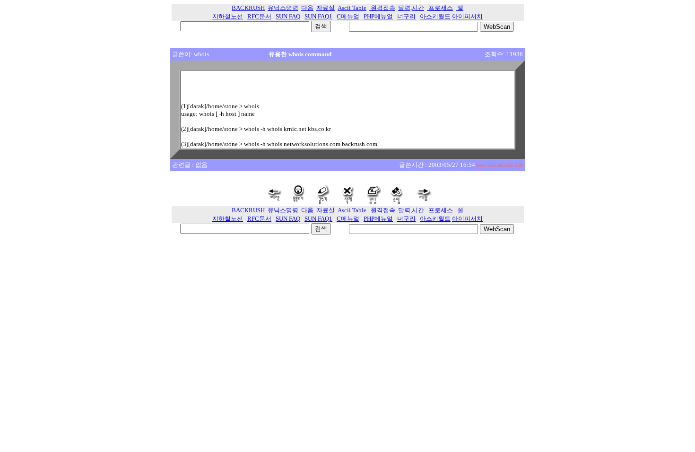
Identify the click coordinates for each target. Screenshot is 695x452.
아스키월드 (435, 16)
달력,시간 (411, 7)
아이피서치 (467, 16)
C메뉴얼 (348, 16)
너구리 (406, 16)
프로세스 (440, 7)
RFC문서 (259, 16)
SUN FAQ (288, 16)
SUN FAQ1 (318, 16)
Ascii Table (352, 7)
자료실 (325, 7)
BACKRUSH (248, 7)
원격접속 (382, 7)
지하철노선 (227, 16)
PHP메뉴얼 (378, 16)
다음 (307, 7)
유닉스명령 (283, 7)
